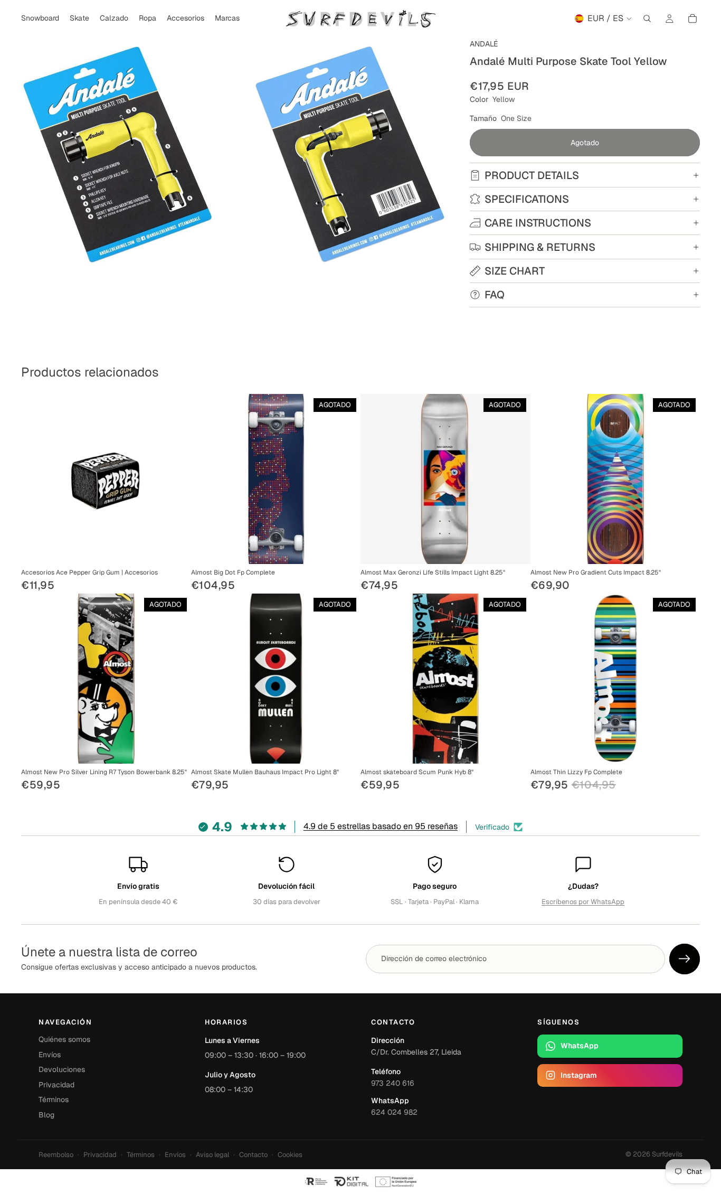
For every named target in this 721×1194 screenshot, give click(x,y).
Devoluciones (62, 1069)
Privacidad (56, 1084)
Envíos (50, 1054)
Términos (54, 1099)
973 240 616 (392, 1083)
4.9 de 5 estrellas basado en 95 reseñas (380, 826)
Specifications (527, 199)
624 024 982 (394, 1112)
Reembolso (56, 1154)
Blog (46, 1115)
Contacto (253, 1154)
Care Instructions (538, 223)
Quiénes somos (64, 1039)
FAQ (495, 295)
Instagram (578, 1075)
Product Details (532, 175)
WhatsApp (580, 1045)
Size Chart (515, 271)
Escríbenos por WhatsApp (583, 901)
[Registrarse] (684, 959)
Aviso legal (212, 1154)
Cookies (290, 1154)
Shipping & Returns (540, 247)
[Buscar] (647, 18)
